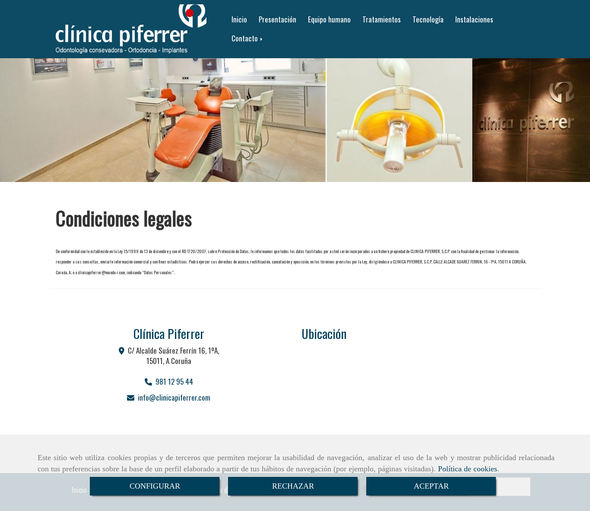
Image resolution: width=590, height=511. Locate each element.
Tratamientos (381, 19)
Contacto (246, 38)
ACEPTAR (431, 486)
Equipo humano (329, 19)
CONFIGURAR (155, 486)
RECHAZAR (293, 486)
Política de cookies (467, 468)
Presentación (277, 19)
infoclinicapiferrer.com (174, 397)
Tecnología (428, 19)
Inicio (239, 19)
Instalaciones (474, 19)
